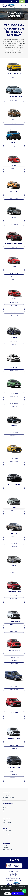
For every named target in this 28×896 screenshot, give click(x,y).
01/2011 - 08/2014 (14, 312)
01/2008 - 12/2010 (14, 315)
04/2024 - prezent (14, 510)
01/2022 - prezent (14, 270)
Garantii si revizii (7, 830)
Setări (7, 893)
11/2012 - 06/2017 (14, 276)
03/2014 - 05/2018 (14, 631)
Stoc (4, 809)
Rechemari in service (8, 835)
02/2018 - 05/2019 (14, 660)
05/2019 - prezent (14, 686)
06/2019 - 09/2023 (14, 657)
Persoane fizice (6, 820)
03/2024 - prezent (14, 100)
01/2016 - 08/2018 (14, 224)
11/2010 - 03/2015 (14, 172)
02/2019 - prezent (14, 429)
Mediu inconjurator (7, 849)
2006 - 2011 (14, 546)
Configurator (6, 807)
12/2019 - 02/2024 (14, 396)
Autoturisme (6, 795)
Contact (5, 812)
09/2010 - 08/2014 (14, 435)
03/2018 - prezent (14, 367)
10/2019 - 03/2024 (14, 514)
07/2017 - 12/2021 (14, 273)
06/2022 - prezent (14, 536)
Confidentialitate (14, 874)
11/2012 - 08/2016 (14, 403)
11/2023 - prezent (14, 624)
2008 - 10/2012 (14, 406)
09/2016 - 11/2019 (14, 400)
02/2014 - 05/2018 (14, 601)
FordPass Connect (7, 837)
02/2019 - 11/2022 (14, 540)
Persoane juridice (7, 822)
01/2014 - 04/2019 (14, 689)
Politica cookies (13, 875)
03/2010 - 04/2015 (14, 344)
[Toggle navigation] (25, 5)
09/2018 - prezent (14, 221)
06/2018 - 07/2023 (14, 628)
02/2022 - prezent (14, 595)
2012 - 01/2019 (14, 543)
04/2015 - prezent (14, 168)
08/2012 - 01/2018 (14, 663)
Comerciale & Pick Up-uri (8, 797)
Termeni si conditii (13, 873)
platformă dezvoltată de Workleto (14, 880)
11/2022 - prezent (14, 146)
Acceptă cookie (18, 893)
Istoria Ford (5, 847)
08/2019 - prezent (14, 247)
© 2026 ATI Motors (13, 871)
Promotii (5, 805)
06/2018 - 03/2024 (14, 715)
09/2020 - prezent (14, 487)
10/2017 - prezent (14, 194)
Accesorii (5, 833)
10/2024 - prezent (14, 77)
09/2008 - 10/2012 (14, 279)
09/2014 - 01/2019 (14, 432)
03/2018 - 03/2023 (14, 461)
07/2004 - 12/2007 (14, 318)
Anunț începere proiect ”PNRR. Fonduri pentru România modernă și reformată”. (13, 877)
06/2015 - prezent (14, 341)
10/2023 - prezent (14, 458)
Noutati (5, 845)
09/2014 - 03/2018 (14, 308)
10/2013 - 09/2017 (14, 198)
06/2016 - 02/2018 (14, 370)
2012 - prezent (14, 123)
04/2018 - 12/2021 (14, 305)
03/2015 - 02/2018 (14, 465)
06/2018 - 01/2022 (14, 598)
